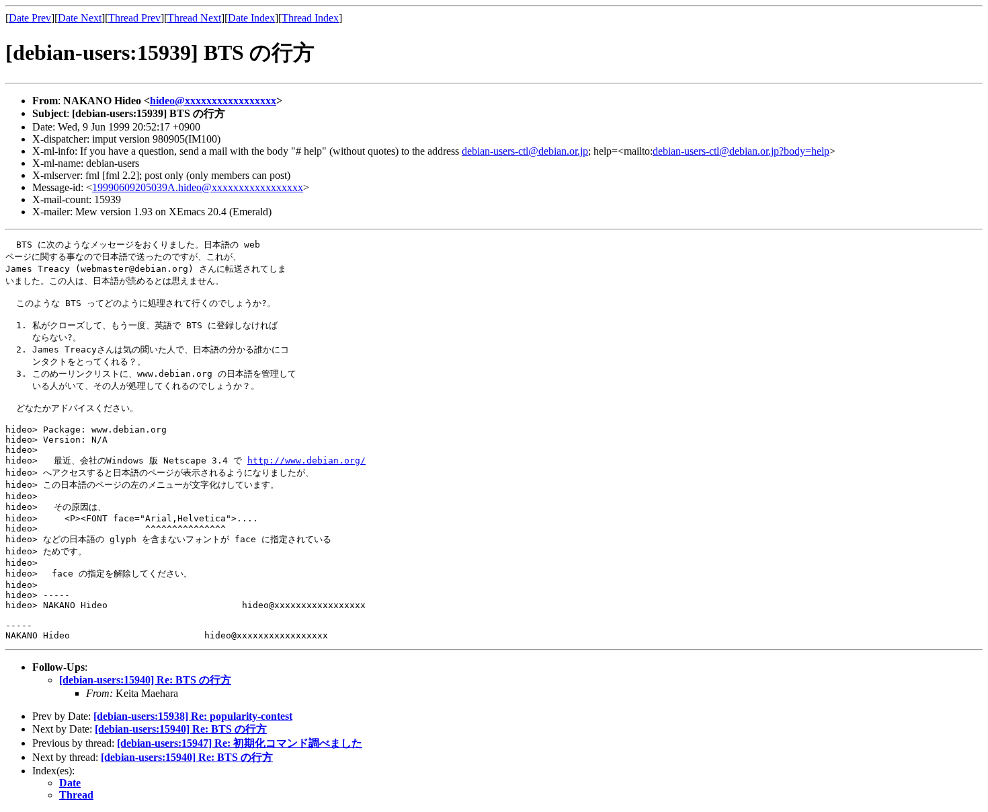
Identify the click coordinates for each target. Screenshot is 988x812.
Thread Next (194, 18)
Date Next (79, 18)
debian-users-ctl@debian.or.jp (525, 151)
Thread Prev (134, 18)
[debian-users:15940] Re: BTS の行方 (145, 680)
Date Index (251, 18)
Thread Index (310, 18)
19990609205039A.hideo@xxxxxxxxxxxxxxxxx (197, 187)
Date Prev (30, 18)
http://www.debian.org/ (306, 460)
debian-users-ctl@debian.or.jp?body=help (741, 151)
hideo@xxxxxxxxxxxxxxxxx (213, 100)
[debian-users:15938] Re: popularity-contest (192, 716)
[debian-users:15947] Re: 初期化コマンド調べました (239, 743)
